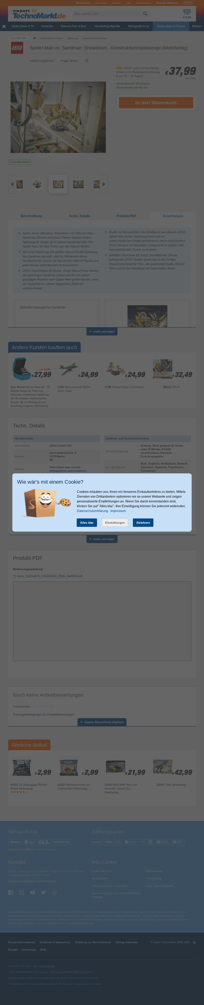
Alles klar (87, 522)
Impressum (118, 511)
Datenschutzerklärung (92, 511)
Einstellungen (115, 522)
